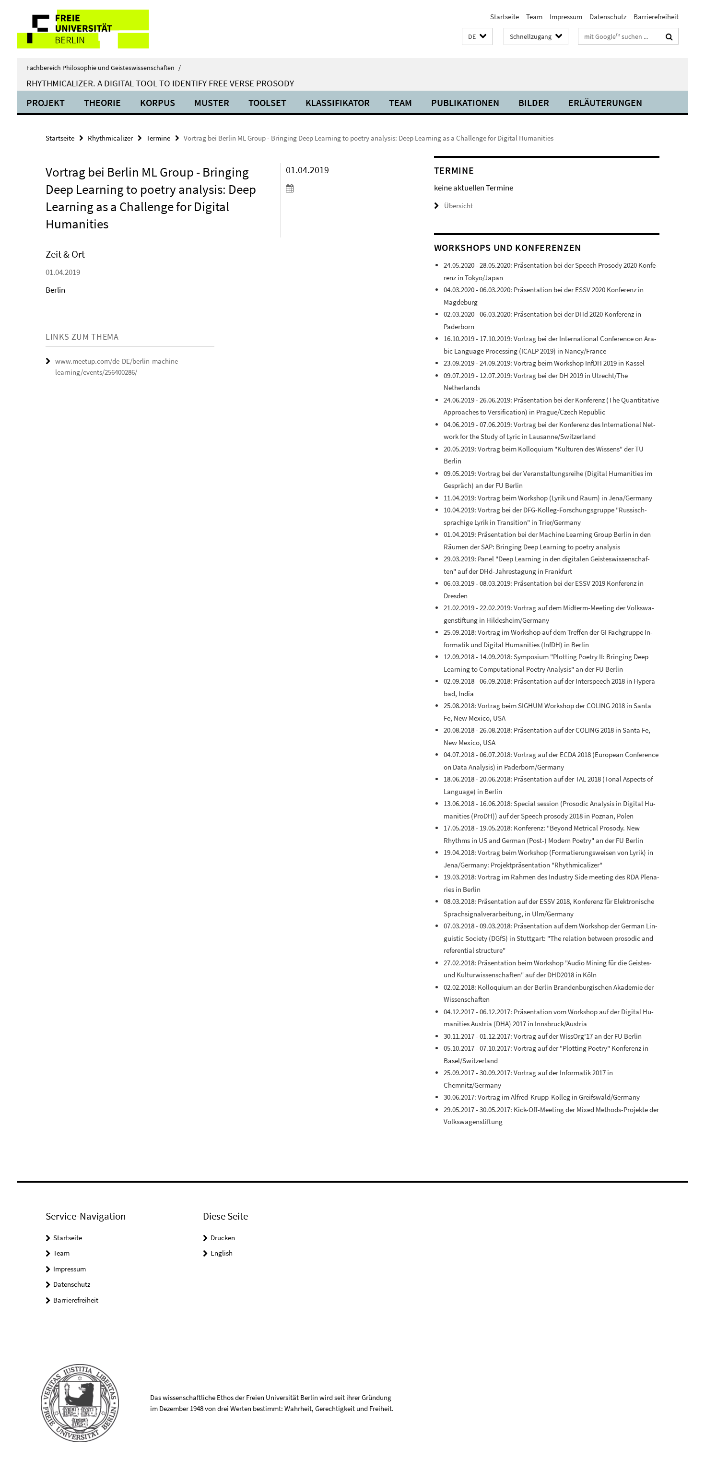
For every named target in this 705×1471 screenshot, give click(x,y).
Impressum (566, 16)
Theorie (102, 102)
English (222, 1252)
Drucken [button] (223, 1237)
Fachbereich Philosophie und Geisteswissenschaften (103, 67)
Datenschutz (607, 16)
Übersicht (458, 205)
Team (534, 16)
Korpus (157, 102)
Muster (211, 102)
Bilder (533, 102)
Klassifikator (338, 102)
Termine (158, 137)
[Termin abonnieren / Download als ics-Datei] (342, 188)
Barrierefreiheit (656, 16)
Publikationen (465, 102)
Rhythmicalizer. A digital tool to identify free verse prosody (160, 83)
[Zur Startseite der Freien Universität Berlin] (97, 29)
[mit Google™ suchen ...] (669, 36)
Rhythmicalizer (110, 137)
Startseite (504, 16)
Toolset (267, 102)
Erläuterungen (605, 102)
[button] (477, 37)
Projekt (45, 102)
